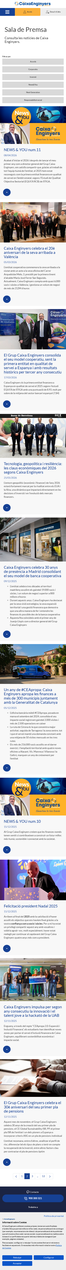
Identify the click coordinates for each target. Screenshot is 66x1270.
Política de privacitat (54, 1216)
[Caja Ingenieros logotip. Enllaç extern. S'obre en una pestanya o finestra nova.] (8, 1219)
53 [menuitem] (44, 1177)
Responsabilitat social (33, 100)
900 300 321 (35, 1198)
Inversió (33, 77)
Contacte (34, 1192)
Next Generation (33, 92)
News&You (33, 85)
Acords (33, 62)
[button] (28, 12)
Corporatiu (33, 69)
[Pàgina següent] (50, 1176)
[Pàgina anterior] (16, 1176)
